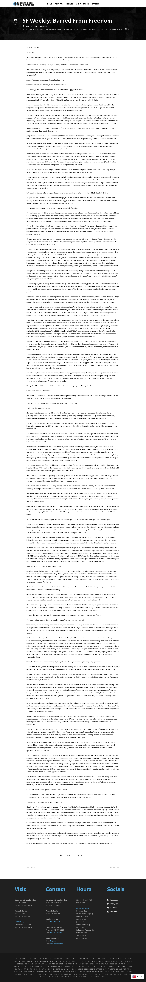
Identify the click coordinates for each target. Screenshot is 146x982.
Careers (95, 4)
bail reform (65, 29)
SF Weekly (118, 29)
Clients (69, 4)
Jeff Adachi (74, 29)
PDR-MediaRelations (58, 922)
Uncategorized (41, 26)
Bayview (53, 941)
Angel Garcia (40, 29)
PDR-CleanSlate (56, 933)
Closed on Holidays (83, 908)
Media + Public (82, 4)
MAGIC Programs (21, 922)
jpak (27, 26)
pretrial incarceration (89, 29)
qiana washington (106, 29)
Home (49, 4)
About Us (59, 4)
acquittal (30, 29)
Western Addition (56, 944)
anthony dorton (52, 29)
